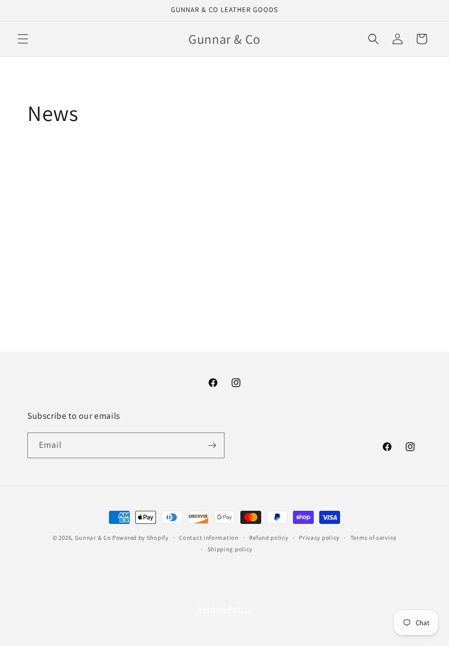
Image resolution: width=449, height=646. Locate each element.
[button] (23, 39)
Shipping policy (230, 549)
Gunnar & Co (93, 537)
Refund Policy (224, 609)
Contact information (208, 537)
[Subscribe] (212, 445)
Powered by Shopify (140, 537)
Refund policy (268, 537)
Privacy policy (319, 537)
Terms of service (373, 537)
